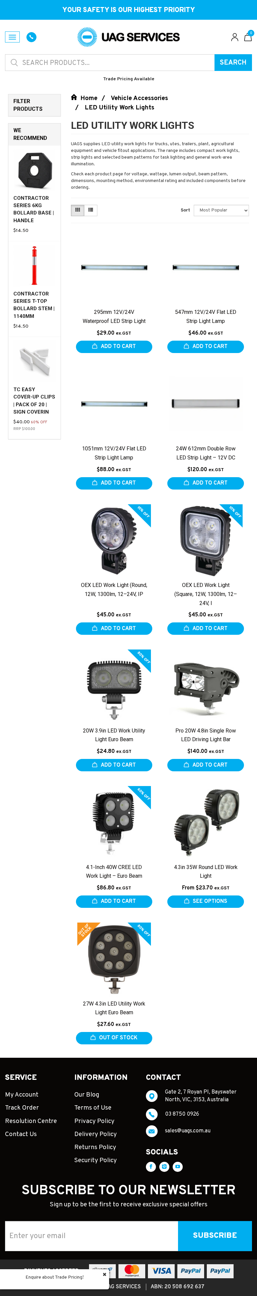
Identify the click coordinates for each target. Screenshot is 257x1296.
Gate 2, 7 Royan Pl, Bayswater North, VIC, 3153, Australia (201, 1096)
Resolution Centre (31, 1121)
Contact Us (21, 1134)
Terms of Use (92, 1108)
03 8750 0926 (182, 1114)
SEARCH (233, 63)
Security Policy (95, 1160)
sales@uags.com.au (187, 1131)
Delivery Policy (95, 1134)
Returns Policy (95, 1147)
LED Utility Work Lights (119, 108)
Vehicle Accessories (139, 98)
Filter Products (27, 105)
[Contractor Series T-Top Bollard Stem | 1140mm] (34, 266)
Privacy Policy (94, 1121)
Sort (185, 210)
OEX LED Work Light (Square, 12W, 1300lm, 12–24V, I (205, 594)
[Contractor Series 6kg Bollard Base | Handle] (34, 170)
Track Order (22, 1108)
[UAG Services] (128, 37)
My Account (21, 1095)
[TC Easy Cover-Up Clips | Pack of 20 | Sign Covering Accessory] (34, 361)
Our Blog (86, 1095)
